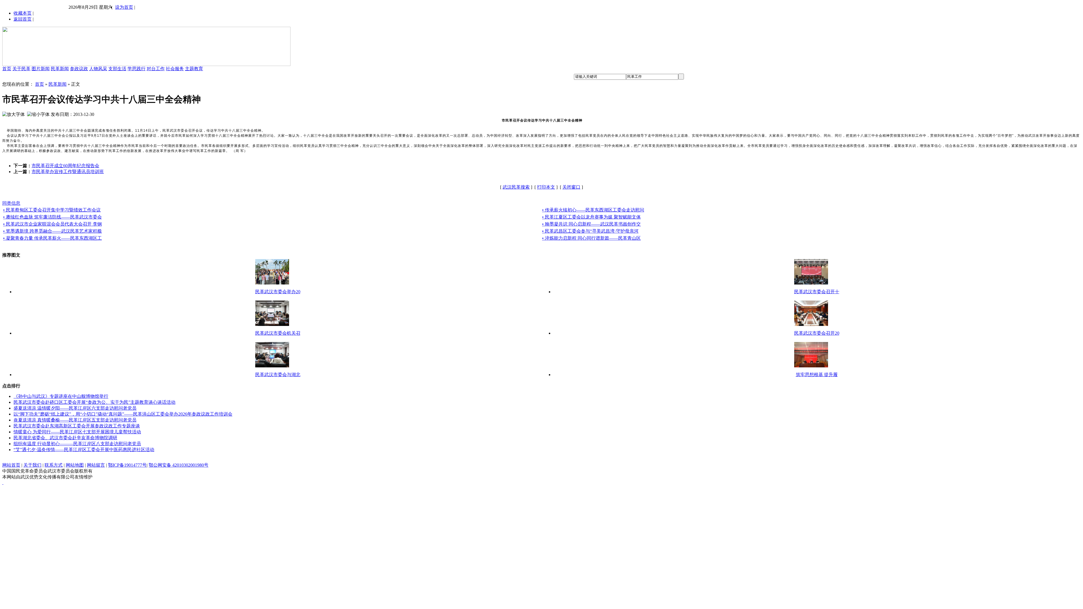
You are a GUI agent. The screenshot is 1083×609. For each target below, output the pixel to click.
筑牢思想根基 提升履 (817, 374)
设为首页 (124, 7)
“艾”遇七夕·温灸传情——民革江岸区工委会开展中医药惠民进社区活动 (84, 449)
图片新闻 (41, 68)
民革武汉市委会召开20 (816, 333)
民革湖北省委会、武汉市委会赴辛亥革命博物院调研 (65, 437)
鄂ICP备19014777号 (127, 465)
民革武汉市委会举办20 (277, 291)
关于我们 (32, 465)
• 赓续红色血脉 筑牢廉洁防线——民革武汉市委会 (52, 217)
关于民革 (21, 68)
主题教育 (194, 68)
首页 (6, 68)
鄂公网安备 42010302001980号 (178, 465)
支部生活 (117, 68)
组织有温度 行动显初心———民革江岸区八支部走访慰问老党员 (77, 443)
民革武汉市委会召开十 (816, 291)
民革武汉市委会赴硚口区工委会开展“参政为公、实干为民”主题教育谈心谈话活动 (94, 402)
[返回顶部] (2, 482)
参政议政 (79, 68)
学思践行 (136, 68)
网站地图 (75, 465)
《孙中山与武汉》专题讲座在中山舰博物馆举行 (61, 396)
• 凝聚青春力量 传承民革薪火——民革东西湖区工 (52, 238)
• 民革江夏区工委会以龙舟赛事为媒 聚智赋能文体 (591, 217)
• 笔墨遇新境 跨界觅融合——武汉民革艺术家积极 (52, 231)
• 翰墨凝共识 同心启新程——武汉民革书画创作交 (591, 224)
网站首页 (11, 465)
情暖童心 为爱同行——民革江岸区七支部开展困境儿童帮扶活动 (77, 431)
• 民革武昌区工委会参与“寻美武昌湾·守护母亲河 (590, 231)
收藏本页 (23, 13)
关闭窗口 (571, 187)
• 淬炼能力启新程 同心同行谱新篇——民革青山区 (591, 238)
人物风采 (98, 68)
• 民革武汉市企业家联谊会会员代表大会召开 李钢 (52, 224)
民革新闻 (60, 68)
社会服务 (175, 68)
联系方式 (54, 465)
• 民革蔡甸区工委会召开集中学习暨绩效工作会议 (52, 210)
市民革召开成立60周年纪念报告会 (65, 165)
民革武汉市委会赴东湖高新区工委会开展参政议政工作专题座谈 (77, 425)
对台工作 (156, 68)
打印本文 (546, 187)
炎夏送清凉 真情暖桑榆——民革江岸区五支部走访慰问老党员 (75, 420)
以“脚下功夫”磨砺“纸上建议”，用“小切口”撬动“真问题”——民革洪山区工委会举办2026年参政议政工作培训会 (123, 414)
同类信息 (11, 203)
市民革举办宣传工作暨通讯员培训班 (68, 171)
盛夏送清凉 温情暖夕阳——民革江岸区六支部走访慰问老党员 (75, 408)
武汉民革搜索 (516, 187)
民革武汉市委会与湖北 (277, 374)
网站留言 (96, 465)
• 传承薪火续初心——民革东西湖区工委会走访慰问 (593, 210)
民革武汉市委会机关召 (277, 333)
